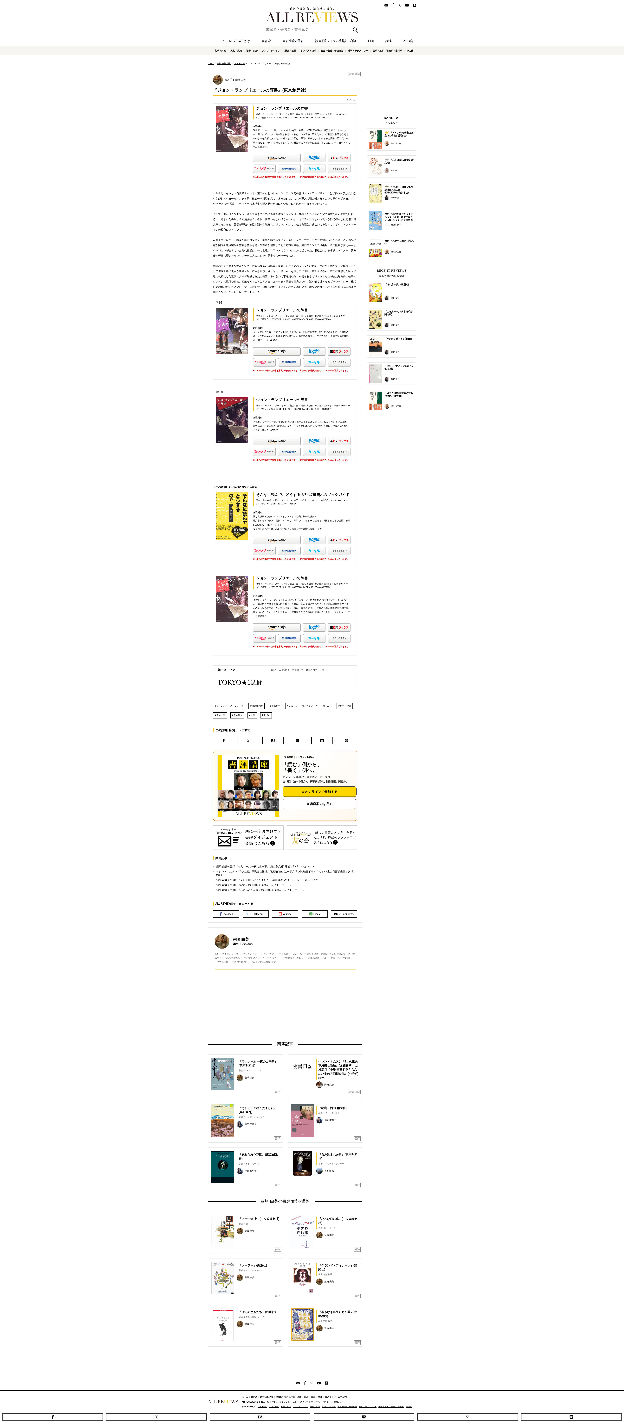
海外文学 (220, 715)
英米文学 (275, 706)
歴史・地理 (290, 50)
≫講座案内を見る (319, 804)
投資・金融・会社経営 (332, 50)
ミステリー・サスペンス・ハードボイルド (310, 706)
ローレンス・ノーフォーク (230, 706)
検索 (355, 30)
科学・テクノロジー (358, 50)
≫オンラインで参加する (320, 792)
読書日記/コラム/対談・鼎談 (335, 41)
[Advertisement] (254, 1008)
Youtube (287, 914)
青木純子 (238, 715)
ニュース (265, 1402)
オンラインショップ (280, 1402)
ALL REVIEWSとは (236, 41)
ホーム (211, 63)
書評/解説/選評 (293, 41)
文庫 (253, 715)
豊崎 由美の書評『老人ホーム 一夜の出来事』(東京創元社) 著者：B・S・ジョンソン (265, 866)
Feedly (316, 914)
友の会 (408, 41)
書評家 (266, 41)
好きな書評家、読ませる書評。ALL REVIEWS (312, 14)
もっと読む (272, 340)
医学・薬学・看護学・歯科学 (387, 50)
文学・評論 (220, 50)
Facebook (228, 914)
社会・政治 (252, 50)
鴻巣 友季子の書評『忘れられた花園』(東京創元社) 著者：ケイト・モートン (260, 890)
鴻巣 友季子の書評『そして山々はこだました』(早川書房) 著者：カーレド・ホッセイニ (267, 880)
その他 (410, 50)
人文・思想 (236, 50)
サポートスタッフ (300, 1402)
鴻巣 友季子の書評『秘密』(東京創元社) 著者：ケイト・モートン (254, 885)
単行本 (266, 715)
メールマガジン (346, 914)
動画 (371, 41)
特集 (320, 1397)
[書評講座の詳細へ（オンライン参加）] (248, 786)
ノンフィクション (271, 50)
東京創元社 (257, 706)
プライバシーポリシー (321, 1402)
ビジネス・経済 (308, 50)
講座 (388, 41)
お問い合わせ (339, 1402)
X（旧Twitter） (258, 914)
